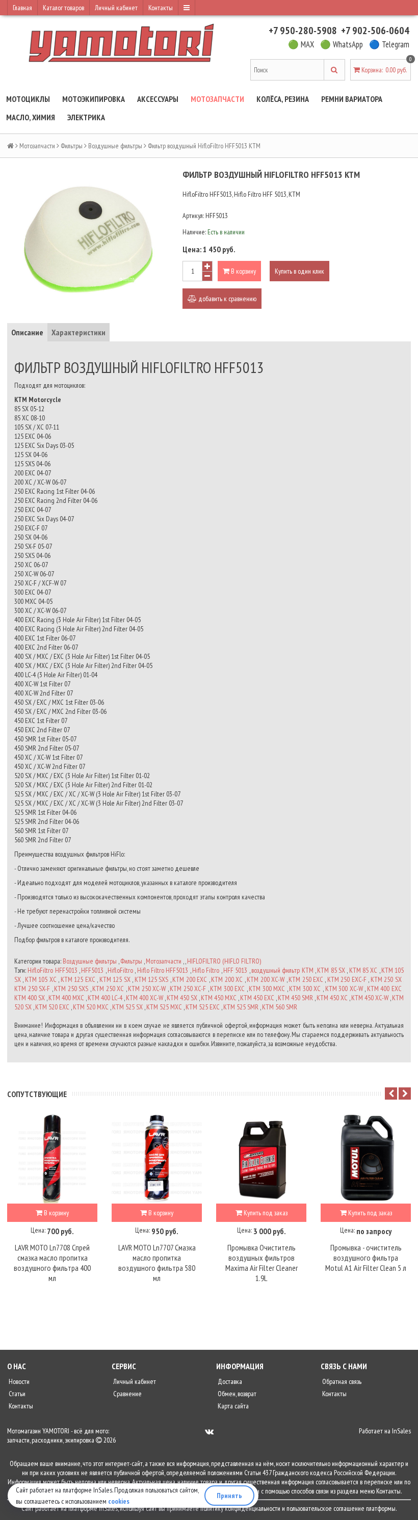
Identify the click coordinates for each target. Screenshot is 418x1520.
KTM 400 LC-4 (105, 997)
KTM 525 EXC (203, 1006)
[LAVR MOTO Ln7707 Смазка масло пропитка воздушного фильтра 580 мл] (157, 1158)
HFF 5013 (235, 970)
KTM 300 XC (305, 988)
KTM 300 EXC (227, 988)
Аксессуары (157, 99)
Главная (22, 7)
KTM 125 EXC (78, 979)
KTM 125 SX (114, 979)
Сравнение (127, 1393)
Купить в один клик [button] (299, 271)
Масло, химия (30, 117)
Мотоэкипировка (93, 99)
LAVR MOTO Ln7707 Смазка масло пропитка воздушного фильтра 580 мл (157, 1262)
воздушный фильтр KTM (282, 970)
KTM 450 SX (182, 997)
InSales (401, 1430)
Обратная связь (341, 1381)
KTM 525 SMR (240, 1006)
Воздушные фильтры (115, 145)
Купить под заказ (265, 1212)
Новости (18, 1381)
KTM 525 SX (127, 1006)
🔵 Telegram (389, 44)
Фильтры (72, 145)
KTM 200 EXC (189, 979)
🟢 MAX (301, 44)
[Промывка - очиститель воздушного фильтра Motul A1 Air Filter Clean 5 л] (366, 1158)
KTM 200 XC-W (265, 979)
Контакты (160, 7)
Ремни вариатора (351, 99)
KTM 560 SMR (279, 1006)
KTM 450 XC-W (369, 997)
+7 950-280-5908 (303, 30)
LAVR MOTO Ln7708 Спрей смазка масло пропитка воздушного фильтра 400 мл (52, 1262)
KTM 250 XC (108, 988)
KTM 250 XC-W (147, 988)
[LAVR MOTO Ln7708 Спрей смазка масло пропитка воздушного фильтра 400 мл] (52, 1158)
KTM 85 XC (363, 970)
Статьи (16, 1393)
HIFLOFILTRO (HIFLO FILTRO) (224, 961)
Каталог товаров (63, 7)
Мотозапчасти (217, 99)
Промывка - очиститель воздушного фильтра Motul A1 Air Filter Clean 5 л (365, 1257)
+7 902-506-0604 (375, 30)
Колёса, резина (282, 99)
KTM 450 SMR (295, 997)
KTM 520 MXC (91, 1006)
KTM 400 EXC (384, 988)
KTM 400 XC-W (144, 997)
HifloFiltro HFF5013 (52, 970)
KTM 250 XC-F (188, 988)
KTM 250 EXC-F (347, 979)
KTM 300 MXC (267, 988)
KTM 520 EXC (52, 1006)
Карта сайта (232, 1405)
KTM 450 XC (332, 997)
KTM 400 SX (29, 997)
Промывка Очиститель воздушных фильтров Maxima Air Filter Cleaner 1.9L (261, 1262)
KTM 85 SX (331, 970)
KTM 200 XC (227, 979)
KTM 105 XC (41, 979)
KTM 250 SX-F (32, 988)
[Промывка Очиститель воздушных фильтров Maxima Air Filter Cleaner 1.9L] (261, 1158)
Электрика (86, 117)
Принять (229, 1495)
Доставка (229, 1381)
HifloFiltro (120, 970)
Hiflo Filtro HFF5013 (163, 970)
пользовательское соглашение (325, 1508)
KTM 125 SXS (152, 979)
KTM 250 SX (386, 979)
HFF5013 (92, 970)
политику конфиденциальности (240, 1508)
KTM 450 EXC (257, 997)
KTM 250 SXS (71, 988)
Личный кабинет (116, 7)
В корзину (242, 271)
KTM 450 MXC (219, 997)
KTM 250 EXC (306, 979)
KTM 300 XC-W (344, 988)
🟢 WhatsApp (341, 44)
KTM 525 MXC (164, 1006)
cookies (118, 1501)
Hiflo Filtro (205, 970)
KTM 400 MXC (66, 997)
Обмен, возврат (236, 1393)
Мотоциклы (28, 99)
